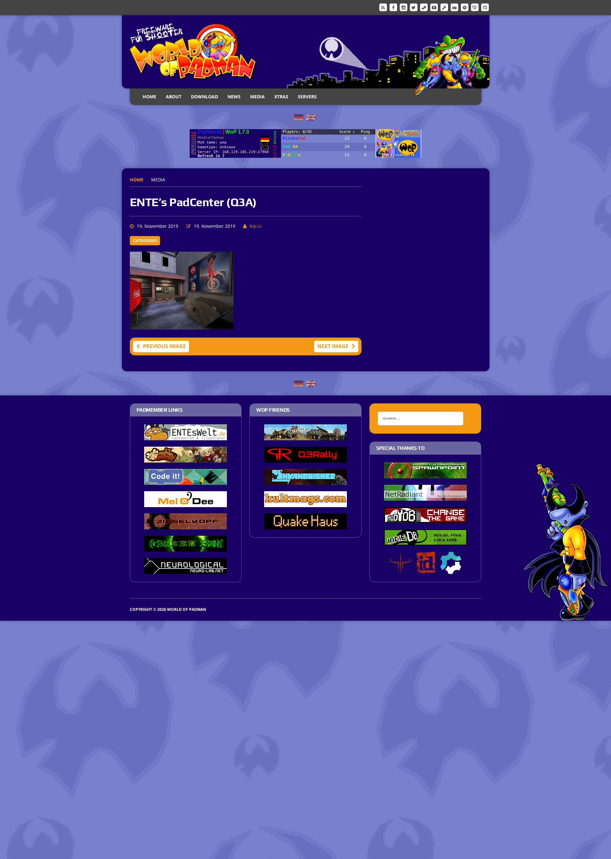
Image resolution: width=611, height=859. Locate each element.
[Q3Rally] (305, 458)
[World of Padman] (305, 51)
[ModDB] (444, 6)
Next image (332, 346)
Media (257, 97)
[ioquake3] (400, 569)
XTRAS (281, 97)
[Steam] (423, 6)
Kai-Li (256, 226)
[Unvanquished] (305, 480)
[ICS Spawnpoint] (425, 474)
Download (204, 97)
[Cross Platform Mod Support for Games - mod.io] (450, 569)
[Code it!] (185, 480)
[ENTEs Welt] (185, 436)
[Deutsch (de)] (298, 116)
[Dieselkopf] (185, 525)
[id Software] (426, 569)
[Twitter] (413, 6)
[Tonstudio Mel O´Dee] (185, 502)
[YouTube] (434, 6)
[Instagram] (403, 6)
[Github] (485, 6)
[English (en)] (311, 116)
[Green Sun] (185, 547)
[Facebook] (393, 6)
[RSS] (383, 6)
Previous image (164, 346)
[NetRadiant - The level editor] (425, 496)
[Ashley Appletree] (185, 458)
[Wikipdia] (474, 6)
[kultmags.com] (305, 502)
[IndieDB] (454, 6)
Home (149, 97)
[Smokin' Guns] (305, 436)
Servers (307, 97)
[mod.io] (464, 6)
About (173, 97)
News (234, 97)
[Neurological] (185, 569)
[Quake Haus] (305, 525)
